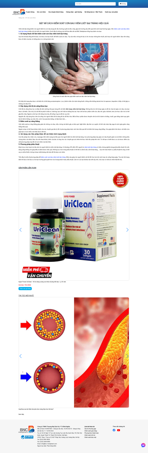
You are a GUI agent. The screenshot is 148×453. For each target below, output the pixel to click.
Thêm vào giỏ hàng (25, 288)
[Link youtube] (119, 430)
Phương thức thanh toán (91, 433)
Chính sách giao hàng (90, 431)
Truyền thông (30, 12)
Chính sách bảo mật (90, 437)
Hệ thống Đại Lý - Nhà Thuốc (93, 12)
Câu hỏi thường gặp (90, 429)
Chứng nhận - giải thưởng (74, 12)
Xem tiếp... (21, 414)
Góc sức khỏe (41, 12)
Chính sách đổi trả (89, 435)
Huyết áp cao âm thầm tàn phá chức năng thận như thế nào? (36, 409)
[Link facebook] (115, 430)
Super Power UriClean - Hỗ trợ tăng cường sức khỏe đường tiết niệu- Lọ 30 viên (42, 282)
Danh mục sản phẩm (111, 12)
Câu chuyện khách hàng (55, 12)
